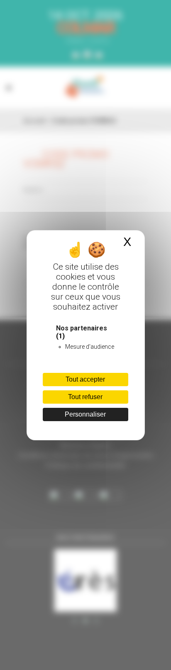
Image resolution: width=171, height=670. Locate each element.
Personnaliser (85, 414)
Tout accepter (85, 379)
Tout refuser (85, 396)
